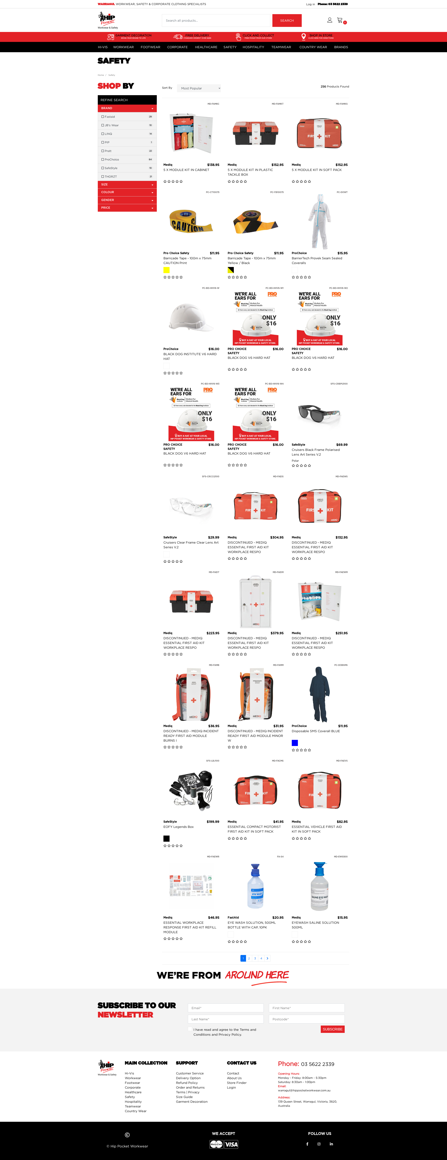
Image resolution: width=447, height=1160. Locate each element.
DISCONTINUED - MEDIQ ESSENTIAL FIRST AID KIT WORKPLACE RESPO (248, 547)
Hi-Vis (103, 47)
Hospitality (253, 47)
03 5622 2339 (317, 1064)
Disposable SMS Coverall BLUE (316, 731)
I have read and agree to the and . (224, 1032)
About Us (234, 1078)
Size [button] (104, 184)
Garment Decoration (192, 1101)
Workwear (123, 47)
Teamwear (281, 47)
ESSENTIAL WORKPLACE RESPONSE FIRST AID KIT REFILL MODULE (189, 927)
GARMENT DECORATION (133, 36)
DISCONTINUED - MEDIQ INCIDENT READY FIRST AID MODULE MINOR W (255, 735)
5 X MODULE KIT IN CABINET (186, 169)
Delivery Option (188, 1078)
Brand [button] (106, 108)
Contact (233, 1073)
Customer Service (190, 1073)
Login (231, 1087)
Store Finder (237, 1082)
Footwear (150, 47)
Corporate (177, 47)
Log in (310, 4)
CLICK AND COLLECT (258, 36)
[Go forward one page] (267, 958)
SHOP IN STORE (321, 36)
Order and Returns (190, 1087)
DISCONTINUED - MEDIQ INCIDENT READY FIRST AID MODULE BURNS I (191, 735)
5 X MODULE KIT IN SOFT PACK (317, 169)
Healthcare (206, 47)
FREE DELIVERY (197, 36)
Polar (295, 460)
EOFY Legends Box (178, 826)
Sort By (167, 87)
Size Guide (184, 1097)
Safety (230, 47)
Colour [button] (107, 192)
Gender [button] (107, 200)
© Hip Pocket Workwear (127, 1146)
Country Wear (313, 47)
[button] (330, 20)
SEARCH (287, 20)
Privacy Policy (230, 1034)
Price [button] (105, 207)
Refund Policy (187, 1082)
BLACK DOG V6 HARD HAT (249, 357)
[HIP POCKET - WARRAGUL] (108, 20)
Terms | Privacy (188, 1092)
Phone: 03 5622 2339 (333, 4)
